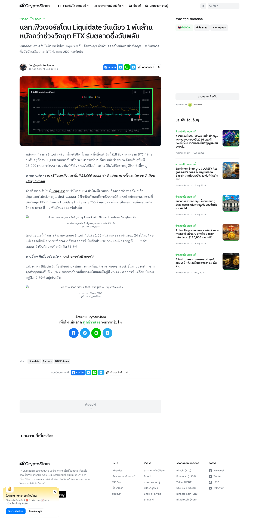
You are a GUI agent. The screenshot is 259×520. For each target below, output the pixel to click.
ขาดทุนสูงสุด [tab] (219, 28)
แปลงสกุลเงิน (151, 488)
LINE (216, 482)
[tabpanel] (207, 62)
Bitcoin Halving (152, 494)
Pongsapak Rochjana (41, 65)
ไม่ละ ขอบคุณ (35, 511)
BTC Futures (62, 361)
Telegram (219, 488)
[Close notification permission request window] (55, 492)
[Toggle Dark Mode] (203, 6)
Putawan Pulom (182, 153)
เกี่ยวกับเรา (117, 488)
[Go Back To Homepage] (35, 6)
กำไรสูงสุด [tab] (202, 28)
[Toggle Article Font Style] (158, 67)
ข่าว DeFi (149, 500)
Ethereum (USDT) (186, 476)
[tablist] (207, 26)
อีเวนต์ (137, 6)
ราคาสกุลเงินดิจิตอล (154, 470)
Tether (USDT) (184, 482)
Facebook (219, 470)
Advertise (117, 470)
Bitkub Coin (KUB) (186, 500)
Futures (47, 361)
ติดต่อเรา (116, 494)
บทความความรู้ (159, 6)
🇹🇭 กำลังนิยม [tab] (184, 28)
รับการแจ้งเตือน (15, 511)
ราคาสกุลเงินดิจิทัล (109, 6)
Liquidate (34, 361)
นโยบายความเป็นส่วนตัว (124, 476)
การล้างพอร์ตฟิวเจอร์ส (77, 256)
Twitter (217, 476)
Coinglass (58, 191)
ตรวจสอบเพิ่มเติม (207, 96)
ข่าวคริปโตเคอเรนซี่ (74, 6)
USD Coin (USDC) (186, 488)
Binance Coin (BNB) (187, 494)
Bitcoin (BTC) (183, 470)
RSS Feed (117, 482)
